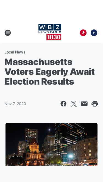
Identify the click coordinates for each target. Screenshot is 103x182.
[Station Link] (49, 32)
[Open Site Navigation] (7, 32)
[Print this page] (95, 104)
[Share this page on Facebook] (63, 104)
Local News (15, 52)
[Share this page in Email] (84, 104)
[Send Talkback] (83, 32)
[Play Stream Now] (94, 32)
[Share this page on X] (74, 104)
